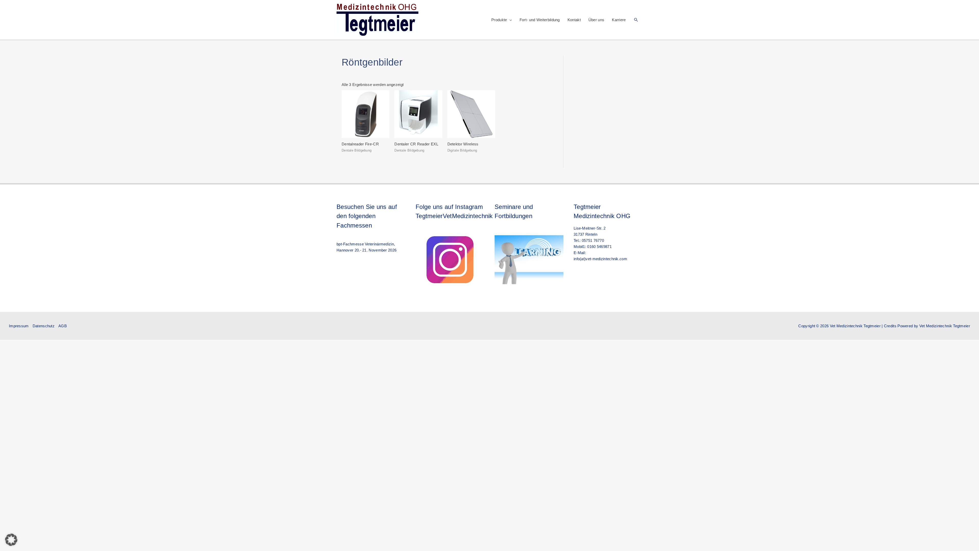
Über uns (596, 20)
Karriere (619, 20)
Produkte (499, 20)
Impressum (19, 326)
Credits (890, 326)
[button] (636, 19)
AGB (62, 326)
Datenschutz (44, 326)
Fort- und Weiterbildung (540, 20)
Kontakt (574, 20)
